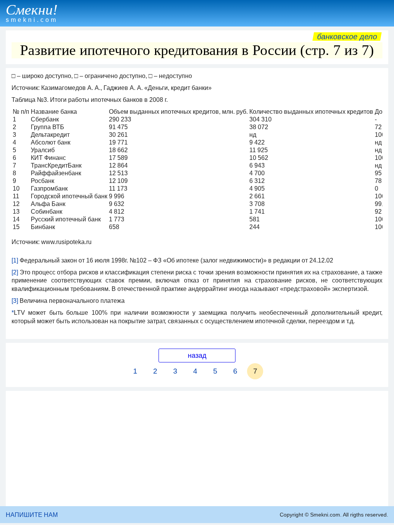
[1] (15, 260)
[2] (15, 272)
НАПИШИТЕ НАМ (32, 515)
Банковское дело (347, 36)
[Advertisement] (197, 448)
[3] (15, 300)
